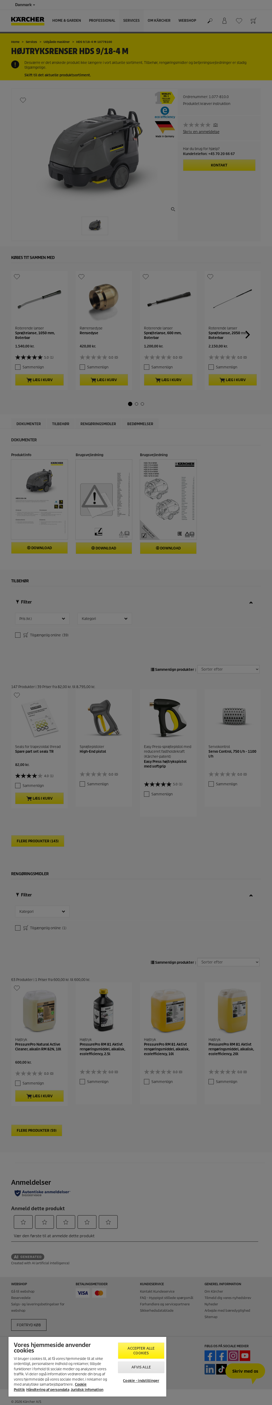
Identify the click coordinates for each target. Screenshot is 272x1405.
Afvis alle (141, 1367)
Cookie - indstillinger (141, 1380)
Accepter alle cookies (141, 1350)
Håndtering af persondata (47, 1390)
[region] (87, 1367)
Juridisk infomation (87, 1390)
